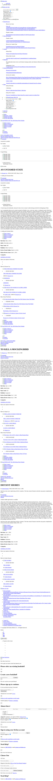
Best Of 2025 (25, 34)
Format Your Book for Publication (39, 77)
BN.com (18, 137)
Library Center (9, 80)
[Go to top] (4, 638)
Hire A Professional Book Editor (13, 77)
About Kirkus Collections (20, 90)
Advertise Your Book (20, 78)
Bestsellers (8, 34)
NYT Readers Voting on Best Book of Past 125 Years (15, 453)
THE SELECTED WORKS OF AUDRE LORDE (14, 292)
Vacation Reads (31, 34)
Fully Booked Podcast (30, 47)
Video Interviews (7, 15)
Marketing (19, 72)
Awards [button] (5, 49)
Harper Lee (4, 352)
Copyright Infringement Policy (10, 614)
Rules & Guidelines (29, 58)
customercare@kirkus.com (20, 747)
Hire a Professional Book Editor (10, 603)
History (33, 28)
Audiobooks (8, 27)
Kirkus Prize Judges (26, 598)
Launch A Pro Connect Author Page (33, 78)
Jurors (26, 53)
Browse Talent (17, 95)
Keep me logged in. (5, 719)
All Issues (20, 66)
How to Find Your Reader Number (18, 763)
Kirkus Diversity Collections (9, 606)
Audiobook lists (18, 34)
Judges (34, 58)
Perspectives (12, 46)
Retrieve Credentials (18, 770)
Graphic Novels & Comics (25, 30)
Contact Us (5, 620)
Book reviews (6, 11)
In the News (15, 47)
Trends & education (10, 83)
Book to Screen (9, 47)
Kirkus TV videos (42, 595)
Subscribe (33, 66)
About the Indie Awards (11, 58)
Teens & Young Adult (36, 30)
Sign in (2, 716)
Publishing (14, 72)
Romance (34, 27)
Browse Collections (10, 90)
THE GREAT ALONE (8, 583)
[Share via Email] (7, 126)
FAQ (15, 609)
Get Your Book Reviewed (26, 77)
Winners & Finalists (10, 53)
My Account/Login (28, 606)
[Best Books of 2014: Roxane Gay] (11, 306)
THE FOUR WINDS (8, 574)
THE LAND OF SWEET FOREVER (11, 418)
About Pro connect (24, 95)
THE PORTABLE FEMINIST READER (12, 273)
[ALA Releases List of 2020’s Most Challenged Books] (15, 442)
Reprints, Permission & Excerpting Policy (8, 616)
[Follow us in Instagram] (3, 634)
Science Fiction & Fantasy (12, 28)
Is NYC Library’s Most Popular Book (15, 439)
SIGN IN (8, 3)
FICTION (5, 132)
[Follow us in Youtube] (3, 636)
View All (8, 26)
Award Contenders (20, 58)
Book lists (13, 34)
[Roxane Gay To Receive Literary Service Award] (14, 313)
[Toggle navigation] (1, 7)
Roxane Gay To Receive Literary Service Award (13, 317)
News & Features (7, 14)
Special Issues (15, 66)
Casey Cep (17, 421)
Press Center (19, 609)
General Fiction (9, 40)
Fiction (12, 27)
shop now (3, 136)
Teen (19, 40)
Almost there (3, 691)
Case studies (17, 83)
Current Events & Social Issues (13, 30)
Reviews (5, 131)
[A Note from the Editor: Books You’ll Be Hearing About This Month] (18, 299)
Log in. (13, 693)
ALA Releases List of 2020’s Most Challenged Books (15, 446)
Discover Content (10, 95)
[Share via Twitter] (7, 125)
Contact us (5, 610)
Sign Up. (15, 773)
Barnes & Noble (12, 137)
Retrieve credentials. (13, 700)
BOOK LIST (7, 120)
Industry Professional (8, 714)
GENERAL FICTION (5, 257)
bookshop (6, 137)
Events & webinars (37, 83)
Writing (7, 72)
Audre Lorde (8, 294)
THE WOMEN (6, 565)
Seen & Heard (21, 46)
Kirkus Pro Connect (20, 606)
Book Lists (10, 595)
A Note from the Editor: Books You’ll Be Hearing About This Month (18, 303)
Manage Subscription (26, 66)
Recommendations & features (26, 83)
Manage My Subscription (18, 600)
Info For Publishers (26, 609)
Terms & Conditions (7, 613)
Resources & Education (11, 70)
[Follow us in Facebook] (3, 632)
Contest (12, 609)
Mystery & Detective (27, 27)
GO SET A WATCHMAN (9, 428)
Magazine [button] (5, 59)
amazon (2, 137)
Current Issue (9, 66)
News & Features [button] (7, 36)
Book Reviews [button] (6, 21)
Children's (43, 30)
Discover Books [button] (6, 590)
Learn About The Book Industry (12, 604)
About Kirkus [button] (6, 608)
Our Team (9, 609)
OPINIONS (6, 282)
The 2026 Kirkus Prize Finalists (17, 120)
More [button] (4, 84)
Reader (5, 711)
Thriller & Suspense (18, 27)
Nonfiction (20, 28)
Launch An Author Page (34, 95)
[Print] (4, 127)
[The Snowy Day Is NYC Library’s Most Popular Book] (15, 435)
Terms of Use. (23, 716)
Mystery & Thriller (22, 41)
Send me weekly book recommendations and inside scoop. (13, 718)
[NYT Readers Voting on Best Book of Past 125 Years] (15, 449)
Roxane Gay (5, 173)
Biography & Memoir (27, 28)
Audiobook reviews (7, 12)
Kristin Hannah (5, 488)
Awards (16, 46)
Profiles (7, 46)
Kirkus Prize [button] (6, 597)
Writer (4, 713)
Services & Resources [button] (8, 68)
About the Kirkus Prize (20, 53)
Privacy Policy (6, 611)
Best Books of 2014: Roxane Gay (10, 310)
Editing (10, 72)
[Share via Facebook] (8, 124)
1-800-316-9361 (8, 747)
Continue (15, 677)
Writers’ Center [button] (6, 602)
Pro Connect (6, 18)
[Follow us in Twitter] (3, 633)
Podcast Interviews (7, 16)
